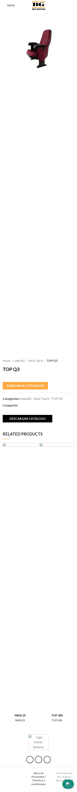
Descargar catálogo (27, 418)
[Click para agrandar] (9, 78)
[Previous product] (65, 360)
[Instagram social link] (38, 759)
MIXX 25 (20, 715)
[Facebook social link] (21, 405)
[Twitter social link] (25, 405)
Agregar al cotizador (25, 385)
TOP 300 (57, 715)
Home (7, 360)
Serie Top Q (36, 360)
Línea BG (20, 360)
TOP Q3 (52, 360)
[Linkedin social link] (29, 405)
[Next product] (72, 360)
